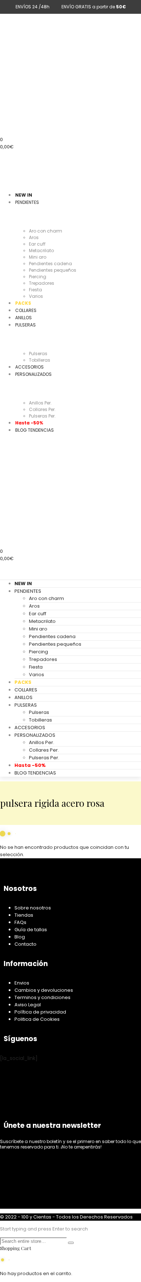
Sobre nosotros (32, 907)
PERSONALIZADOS (34, 735)
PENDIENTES (27, 591)
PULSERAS (25, 705)
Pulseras (39, 712)
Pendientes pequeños (55, 644)
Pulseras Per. (44, 757)
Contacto (25, 944)
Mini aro (38, 628)
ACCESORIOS (29, 727)
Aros (34, 606)
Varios (36, 674)
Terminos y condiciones (42, 997)
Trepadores (43, 659)
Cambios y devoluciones (43, 990)
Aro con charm (46, 598)
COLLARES (25, 689)
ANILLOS (23, 697)
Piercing (38, 651)
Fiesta (36, 666)
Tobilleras (40, 719)
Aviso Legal (27, 1004)
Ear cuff (37, 613)
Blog (19, 936)
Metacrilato (42, 621)
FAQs (20, 922)
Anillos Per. (41, 742)
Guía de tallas (30, 929)
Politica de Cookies (37, 1019)
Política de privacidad (40, 1011)
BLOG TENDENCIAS (35, 772)
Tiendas (23, 915)
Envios (21, 982)
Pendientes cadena (52, 636)
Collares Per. (44, 750)
